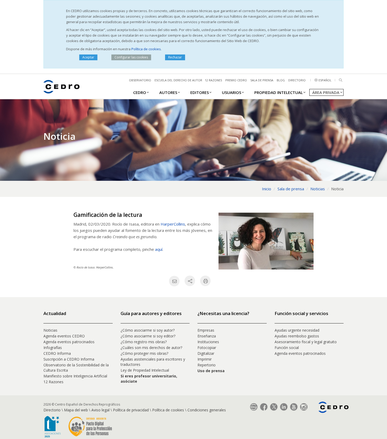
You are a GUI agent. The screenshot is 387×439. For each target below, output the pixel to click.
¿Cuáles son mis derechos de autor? (151, 347)
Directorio (297, 80)
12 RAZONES (213, 80)
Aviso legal (100, 409)
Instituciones (208, 341)
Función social (287, 347)
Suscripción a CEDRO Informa (68, 359)
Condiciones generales (206, 409)
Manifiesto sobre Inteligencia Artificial (75, 375)
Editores (199, 92)
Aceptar (88, 57)
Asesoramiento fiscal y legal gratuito (306, 341)
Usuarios (231, 92)
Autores (168, 92)
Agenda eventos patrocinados (69, 341)
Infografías (52, 347)
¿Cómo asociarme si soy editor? (148, 335)
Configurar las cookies (131, 57)
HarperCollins (173, 224)
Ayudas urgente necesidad (297, 330)
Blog (281, 80)
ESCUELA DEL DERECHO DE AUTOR (178, 80)
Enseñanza (206, 335)
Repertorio (206, 364)
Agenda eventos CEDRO (64, 335)
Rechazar (175, 57)
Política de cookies (146, 49)
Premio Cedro (236, 80)
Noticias (50, 330)
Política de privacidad (131, 409)
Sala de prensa (261, 80)
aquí (158, 249)
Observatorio (140, 80)
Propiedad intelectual (278, 92)
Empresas (205, 330)
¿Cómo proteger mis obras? (144, 353)
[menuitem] (140, 92)
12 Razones (53, 381)
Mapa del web (76, 409)
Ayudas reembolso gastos (297, 335)
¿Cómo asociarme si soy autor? (148, 330)
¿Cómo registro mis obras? (144, 341)
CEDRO (139, 92)
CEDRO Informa (57, 353)
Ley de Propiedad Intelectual (145, 370)
